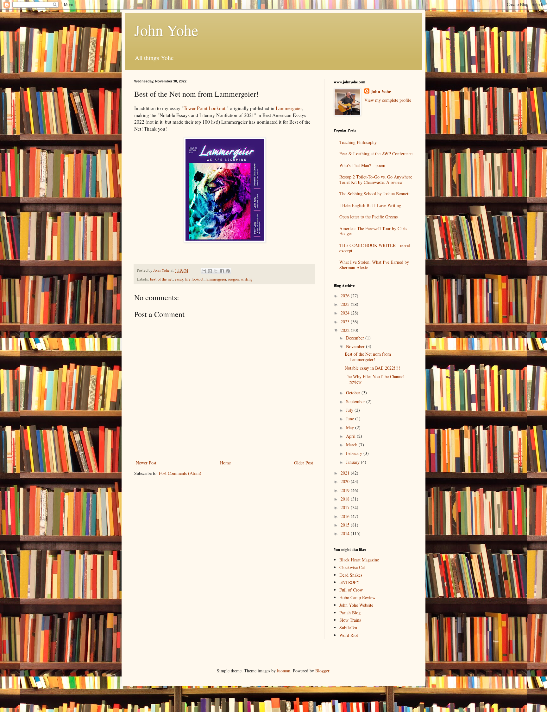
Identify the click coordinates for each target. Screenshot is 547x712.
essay (179, 279)
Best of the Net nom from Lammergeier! (368, 356)
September (356, 401)
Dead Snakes (350, 575)
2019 (346, 490)
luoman (283, 671)
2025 (346, 304)
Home (225, 463)
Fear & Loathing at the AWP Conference (375, 154)
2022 (346, 330)
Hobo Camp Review (357, 597)
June (350, 419)
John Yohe (166, 30)
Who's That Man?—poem (362, 165)
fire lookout (194, 279)
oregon (233, 279)
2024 (346, 313)
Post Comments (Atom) (180, 473)
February (354, 453)
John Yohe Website (356, 605)
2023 (346, 322)
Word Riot (348, 635)
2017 (346, 507)
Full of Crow (351, 590)
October (354, 393)
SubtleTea (348, 628)
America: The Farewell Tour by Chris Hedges (373, 231)
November (356, 346)
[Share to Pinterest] (228, 271)
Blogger (322, 671)
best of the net (161, 279)
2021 (346, 473)
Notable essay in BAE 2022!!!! (372, 368)
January (353, 462)
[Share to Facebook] (222, 271)
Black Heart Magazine (359, 560)
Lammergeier (289, 108)
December (355, 338)
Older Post (303, 463)
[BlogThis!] (210, 271)
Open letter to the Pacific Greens (368, 217)
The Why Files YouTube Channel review (375, 379)
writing (246, 279)
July (350, 410)
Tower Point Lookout (204, 108)
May (350, 427)
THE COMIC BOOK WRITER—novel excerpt (374, 248)
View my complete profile (387, 100)
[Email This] (204, 271)
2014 (346, 533)
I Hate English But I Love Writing (370, 205)
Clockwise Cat (352, 567)
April (351, 436)
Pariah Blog (350, 613)
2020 (346, 481)
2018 (346, 499)
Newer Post (146, 463)
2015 (346, 525)
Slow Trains (350, 620)
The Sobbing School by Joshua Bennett (374, 194)
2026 (346, 296)
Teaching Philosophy (358, 142)
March (352, 445)
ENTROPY (349, 582)
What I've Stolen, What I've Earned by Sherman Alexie (374, 264)
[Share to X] (216, 271)
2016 (346, 516)
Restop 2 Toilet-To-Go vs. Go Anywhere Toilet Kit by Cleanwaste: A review (375, 179)
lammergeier (215, 279)
